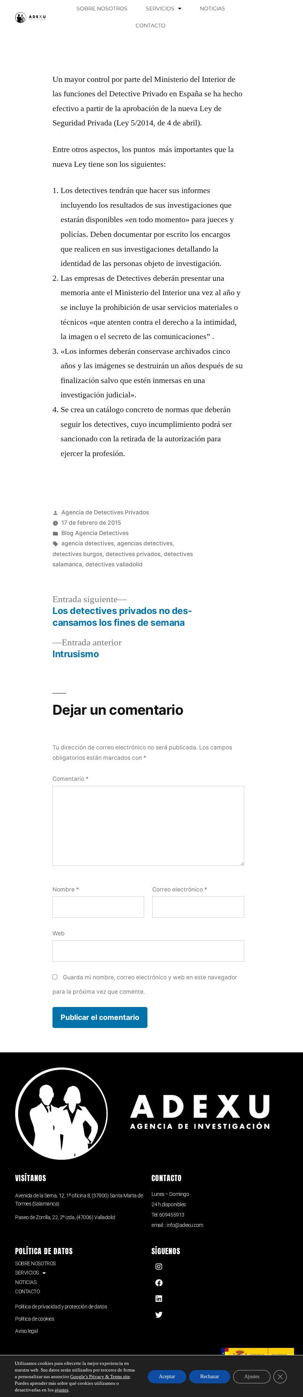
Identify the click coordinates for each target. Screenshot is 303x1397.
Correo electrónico (179, 889)
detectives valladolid (114, 564)
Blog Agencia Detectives (95, 533)
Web (58, 933)
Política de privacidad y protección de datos (61, 1307)
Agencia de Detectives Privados (105, 512)
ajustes (61, 1390)
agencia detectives (87, 543)
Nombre (65, 889)
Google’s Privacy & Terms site (100, 1377)
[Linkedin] (159, 1298)
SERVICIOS (160, 8)
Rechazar (209, 1376)
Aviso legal (26, 1331)
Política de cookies (34, 1319)
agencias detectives (145, 543)
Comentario (70, 778)
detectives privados (133, 554)
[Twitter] (159, 1315)
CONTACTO (151, 25)
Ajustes (251, 1376)
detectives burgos (77, 554)
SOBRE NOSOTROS (101, 8)
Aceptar (167, 1376)
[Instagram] (159, 1266)
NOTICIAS (212, 8)
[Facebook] (159, 1283)
